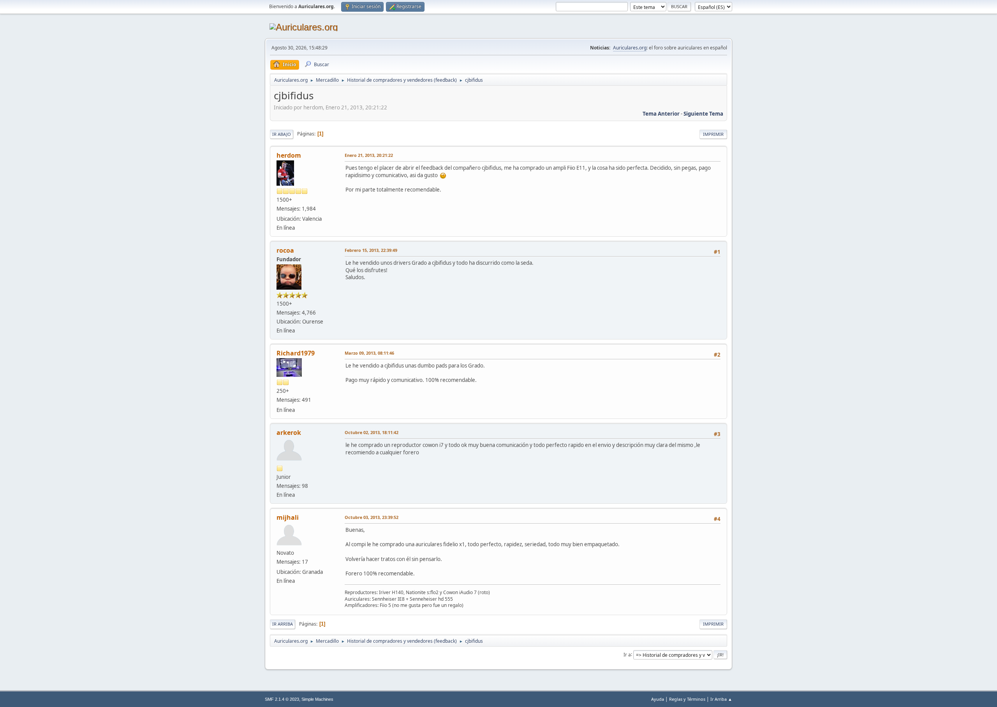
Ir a (627, 654)
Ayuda (657, 699)
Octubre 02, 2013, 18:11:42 (371, 432)
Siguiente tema (703, 113)
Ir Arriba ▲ (721, 699)
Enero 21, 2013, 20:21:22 (369, 155)
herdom (289, 155)
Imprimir (713, 134)
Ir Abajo (281, 134)
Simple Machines (317, 699)
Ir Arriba (282, 624)
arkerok (289, 432)
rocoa (285, 250)
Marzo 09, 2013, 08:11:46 (369, 353)
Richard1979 (296, 353)
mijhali (288, 517)
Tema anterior (661, 113)
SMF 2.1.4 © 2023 (282, 699)
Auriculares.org (629, 47)
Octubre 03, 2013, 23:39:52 (371, 517)
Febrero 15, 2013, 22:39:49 (371, 250)
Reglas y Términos (687, 699)
